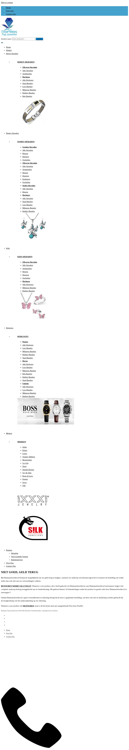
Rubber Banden (28, 93)
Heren (25, 361)
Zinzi (24, 466)
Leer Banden (27, 87)
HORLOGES (22, 336)
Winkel (9, 50)
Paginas (9, 550)
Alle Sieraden (27, 71)
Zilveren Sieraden (29, 67)
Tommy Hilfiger (28, 457)
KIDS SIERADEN (24, 257)
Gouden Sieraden (29, 147)
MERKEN (21, 442)
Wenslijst (14, 553)
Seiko (24, 447)
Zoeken (39, 39)
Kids (8, 248)
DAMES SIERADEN (26, 142)
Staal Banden (27, 83)
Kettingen (26, 179)
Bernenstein (27, 460)
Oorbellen (26, 160)
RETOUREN (28, 606)
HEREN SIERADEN (26, 62)
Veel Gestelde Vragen (19, 557)
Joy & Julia (26, 473)
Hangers (25, 157)
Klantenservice (17, 560)
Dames (25, 342)
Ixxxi (24, 482)
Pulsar (24, 450)
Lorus (24, 454)
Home (8, 8)
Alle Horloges (27, 80)
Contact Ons (11, 14)
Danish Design (28, 470)
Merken (9, 433)
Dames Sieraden (12, 133)
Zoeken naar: (6, 39)
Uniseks (25, 384)
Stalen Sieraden (28, 186)
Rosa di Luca (27, 476)
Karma (25, 479)
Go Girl (25, 463)
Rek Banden (27, 96)
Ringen (25, 154)
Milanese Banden (29, 90)
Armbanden (27, 74)
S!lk (24, 486)
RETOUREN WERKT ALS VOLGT (16, 586)
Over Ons (10, 11)
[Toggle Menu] (2, 42)
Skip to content (7, 3)
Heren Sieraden (12, 54)
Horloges (26, 77)
